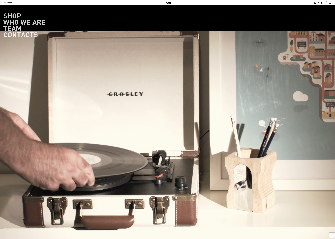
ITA (312, 3)
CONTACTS (20, 35)
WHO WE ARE (24, 22)
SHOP (12, 16)
